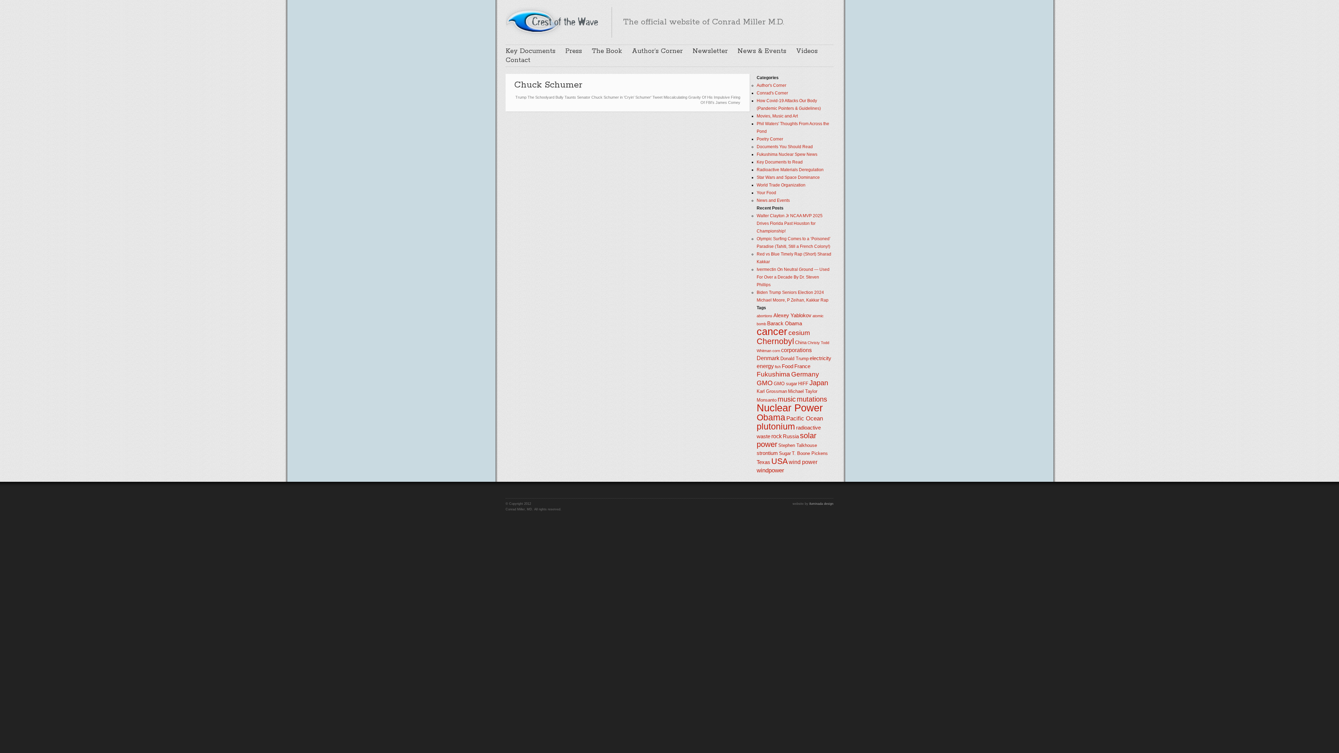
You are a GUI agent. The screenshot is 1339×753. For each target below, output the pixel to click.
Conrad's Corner (772, 93)
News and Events (773, 200)
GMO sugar (785, 383)
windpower (770, 470)
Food (787, 366)
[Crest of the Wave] (553, 21)
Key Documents (530, 51)
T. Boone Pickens (810, 453)
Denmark (768, 358)
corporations (796, 350)
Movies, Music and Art (777, 116)
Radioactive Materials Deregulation (790, 169)
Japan (818, 383)
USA (779, 461)
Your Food (766, 192)
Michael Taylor (802, 391)
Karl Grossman (772, 391)
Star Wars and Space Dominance (788, 177)
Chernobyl (775, 341)
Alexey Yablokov (792, 315)
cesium (799, 332)
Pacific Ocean (804, 418)
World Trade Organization (781, 185)
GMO (765, 383)
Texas (763, 462)
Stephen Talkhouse (797, 445)
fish (778, 367)
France (802, 366)
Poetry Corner (770, 139)
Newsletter (710, 51)
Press (573, 51)
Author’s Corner (657, 51)
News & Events (761, 51)
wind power (803, 462)
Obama (771, 417)
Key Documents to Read (780, 162)
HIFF (803, 383)
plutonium (776, 426)
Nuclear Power (790, 407)
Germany (805, 374)
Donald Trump (794, 358)
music (787, 399)
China (801, 342)
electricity (820, 358)
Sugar (785, 453)
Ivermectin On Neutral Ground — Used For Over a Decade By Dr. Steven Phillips (793, 277)
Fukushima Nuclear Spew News (787, 154)
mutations (812, 399)
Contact (518, 60)
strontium (767, 453)
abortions (764, 316)
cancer (772, 331)
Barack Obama (784, 323)
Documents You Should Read (785, 146)
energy (765, 366)
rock (776, 436)
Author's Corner (771, 85)
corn (776, 351)
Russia (791, 436)
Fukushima (773, 374)
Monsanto (767, 400)
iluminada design (821, 503)
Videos (807, 51)
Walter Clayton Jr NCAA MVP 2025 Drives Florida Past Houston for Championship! (790, 223)
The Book (607, 51)
